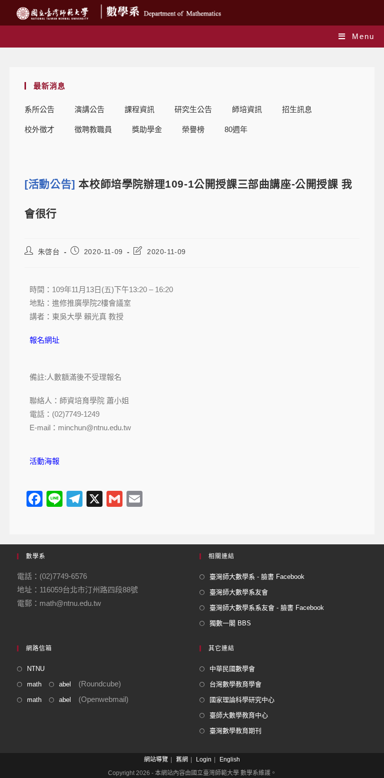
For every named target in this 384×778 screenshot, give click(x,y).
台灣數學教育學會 (236, 684)
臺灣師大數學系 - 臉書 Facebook (257, 576)
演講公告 (89, 109)
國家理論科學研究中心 (242, 699)
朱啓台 (49, 252)
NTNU (35, 668)
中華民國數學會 (232, 668)
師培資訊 (247, 109)
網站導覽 (156, 759)
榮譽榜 (193, 129)
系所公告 (39, 109)
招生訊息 (297, 109)
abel (65, 684)
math (34, 684)
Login (204, 759)
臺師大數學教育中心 (239, 715)
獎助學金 (147, 129)
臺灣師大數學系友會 (239, 592)
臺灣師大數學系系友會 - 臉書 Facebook (267, 607)
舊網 (182, 759)
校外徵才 (39, 129)
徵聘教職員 (93, 129)
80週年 (236, 129)
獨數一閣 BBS (230, 623)
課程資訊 (139, 109)
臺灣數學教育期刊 (236, 730)
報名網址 (45, 340)
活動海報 (45, 461)
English (230, 759)
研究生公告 (193, 109)
